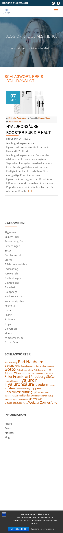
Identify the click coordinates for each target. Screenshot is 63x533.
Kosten (10, 388)
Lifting (27, 389)
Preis (19, 395)
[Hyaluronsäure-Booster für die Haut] (31, 102)
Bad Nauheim (30, 361)
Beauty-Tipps (44, 118)
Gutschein (10, 287)
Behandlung (12, 365)
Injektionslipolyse (14, 301)
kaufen (52, 385)
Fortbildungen (13, 278)
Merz (47, 392)
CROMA (17, 373)
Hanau (8, 381)
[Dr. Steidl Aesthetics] (7, 11)
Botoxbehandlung (25, 370)
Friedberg (38, 376)
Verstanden (18, 529)
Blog (7, 437)
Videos (8, 333)
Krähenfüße (20, 389)
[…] (30, 191)
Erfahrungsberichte (16, 264)
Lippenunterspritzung (18, 392)
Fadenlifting (11, 269)
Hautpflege (11, 292)
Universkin (11, 328)
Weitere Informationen (42, 529)
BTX (50, 370)
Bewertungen (12, 246)
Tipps (8, 324)
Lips (35, 392)
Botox (8, 250)
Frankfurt (21, 376)
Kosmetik (10, 305)
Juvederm (42, 384)
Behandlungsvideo (28, 366)
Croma (8, 259)
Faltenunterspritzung (44, 373)
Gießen (51, 376)
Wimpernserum (14, 338)
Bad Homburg (11, 362)
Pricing (9, 423)
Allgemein (10, 232)
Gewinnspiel (12, 282)
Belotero (39, 366)
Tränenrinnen (23, 399)
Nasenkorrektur (11, 396)
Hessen (14, 381)
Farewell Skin (12, 273)
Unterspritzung (13, 402)
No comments (15, 121)
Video (25, 403)
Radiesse (10, 319)
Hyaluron (27, 380)
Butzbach (9, 373)
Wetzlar (34, 402)
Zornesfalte (11, 342)
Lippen (8, 310)
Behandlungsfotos (15, 241)
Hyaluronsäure (13, 296)
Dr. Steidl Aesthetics (17, 118)
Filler (9, 376)
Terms (8, 428)
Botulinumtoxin (13, 255)
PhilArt (8, 315)
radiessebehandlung (43, 395)
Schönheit (9, 399)
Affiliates (10, 433)
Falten (33, 373)
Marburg (41, 392)
